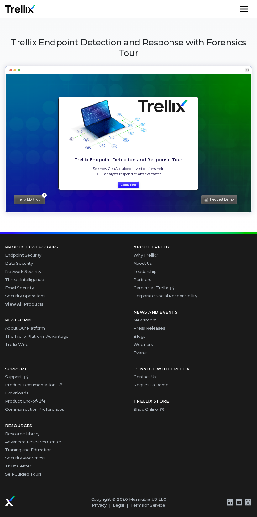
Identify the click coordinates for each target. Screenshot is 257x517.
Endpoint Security (23, 255)
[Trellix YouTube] (239, 502)
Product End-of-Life (25, 401)
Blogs (139, 336)
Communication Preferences (34, 409)
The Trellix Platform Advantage (37, 336)
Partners (142, 279)
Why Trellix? (146, 255)
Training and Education (28, 449)
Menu (251, 9)
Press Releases (149, 328)
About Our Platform (25, 328)
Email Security (19, 287)
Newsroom (145, 319)
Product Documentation (30, 384)
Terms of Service (147, 505)
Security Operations (25, 295)
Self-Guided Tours (23, 474)
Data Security (19, 263)
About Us (143, 263)
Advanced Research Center (33, 441)
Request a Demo (151, 384)
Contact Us (145, 376)
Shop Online (146, 409)
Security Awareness (25, 457)
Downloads (17, 392)
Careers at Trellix (151, 287)
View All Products (24, 303)
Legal (118, 505)
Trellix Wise (17, 344)
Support (13, 376)
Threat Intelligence (24, 279)
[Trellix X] (248, 502)
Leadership (145, 271)
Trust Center (18, 465)
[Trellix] (10, 501)
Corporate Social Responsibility (165, 295)
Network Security (23, 271)
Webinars (143, 344)
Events (141, 352)
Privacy (99, 505)
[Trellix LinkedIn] (230, 502)
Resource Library (22, 433)
